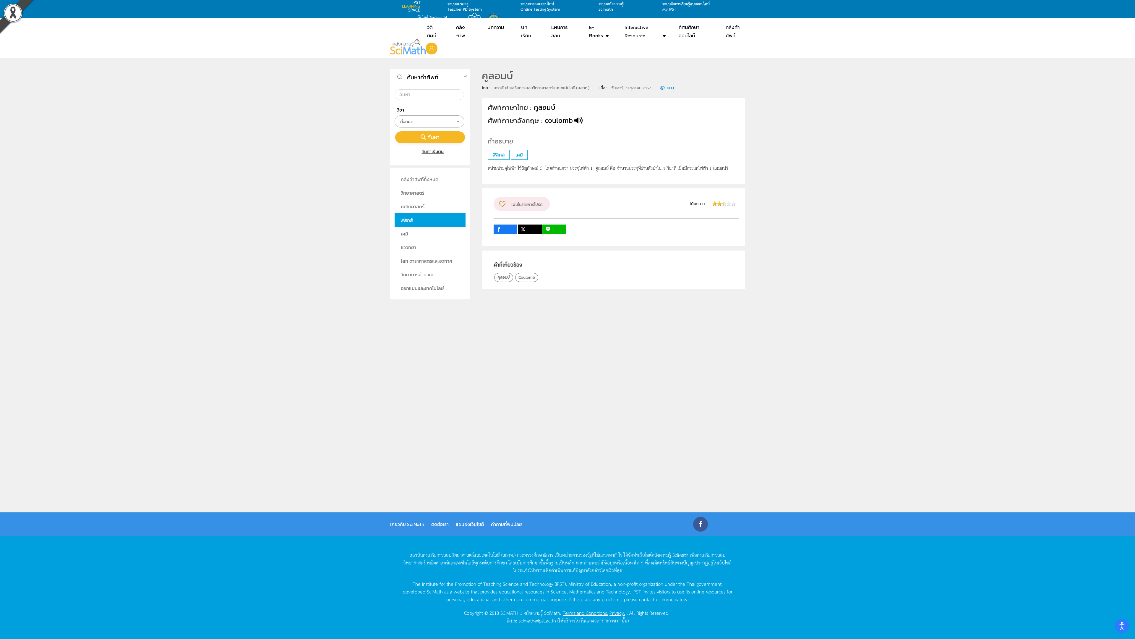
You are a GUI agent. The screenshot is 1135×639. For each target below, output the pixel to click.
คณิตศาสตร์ (412, 206)
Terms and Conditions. (585, 613)
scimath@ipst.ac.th (537, 620)
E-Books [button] (596, 31)
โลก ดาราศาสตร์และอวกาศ (426, 260)
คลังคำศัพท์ (733, 31)
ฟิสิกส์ (407, 220)
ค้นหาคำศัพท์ (422, 77)
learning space (413, 6)
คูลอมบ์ (503, 277)
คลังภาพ (460, 31)
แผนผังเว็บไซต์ (470, 524)
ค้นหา (433, 137)
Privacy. (617, 613)
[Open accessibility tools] (1122, 626)
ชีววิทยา (408, 247)
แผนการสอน (559, 31)
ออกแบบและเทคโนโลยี (422, 288)
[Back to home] (408, 46)
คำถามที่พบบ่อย (506, 524)
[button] (431, 48)
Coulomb (526, 277)
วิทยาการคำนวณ (417, 274)
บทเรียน (526, 31)
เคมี (404, 233)
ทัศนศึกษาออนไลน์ (689, 31)
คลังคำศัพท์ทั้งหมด (419, 179)
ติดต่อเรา (440, 524)
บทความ (495, 27)
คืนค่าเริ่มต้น (432, 151)
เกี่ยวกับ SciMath (407, 524)
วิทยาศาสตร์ (412, 192)
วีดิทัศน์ (431, 31)
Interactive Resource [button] (636, 31)
